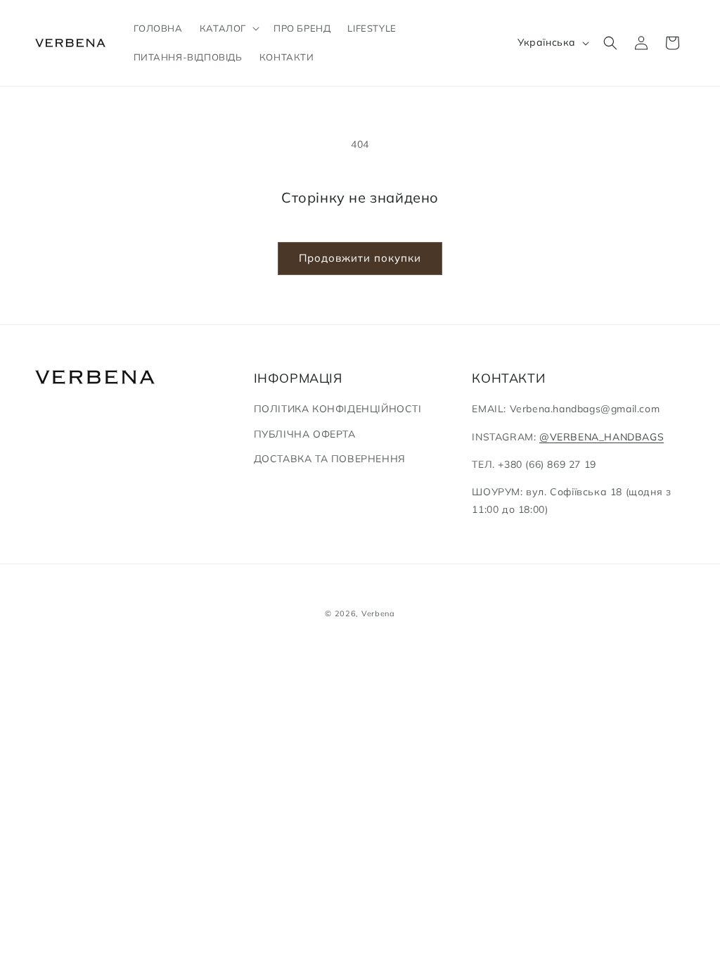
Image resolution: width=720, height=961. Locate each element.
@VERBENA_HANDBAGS (601, 437)
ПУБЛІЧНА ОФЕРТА (305, 434)
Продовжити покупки (360, 258)
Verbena (378, 613)
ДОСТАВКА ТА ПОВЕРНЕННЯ (330, 458)
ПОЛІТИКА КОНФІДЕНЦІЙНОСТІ (338, 408)
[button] (228, 28)
